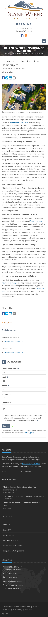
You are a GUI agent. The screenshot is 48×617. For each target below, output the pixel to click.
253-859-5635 (11, 577)
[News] (26, 35)
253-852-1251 (11, 573)
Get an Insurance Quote (12, 545)
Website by (31, 609)
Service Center (8, 535)
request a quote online (31, 463)
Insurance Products (10, 540)
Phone (5, 385)
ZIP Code (7, 394)
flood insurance (36, 221)
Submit (6, 426)
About (11, 471)
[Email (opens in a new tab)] (14, 77)
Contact (19, 471)
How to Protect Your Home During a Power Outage (24, 497)
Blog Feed (8, 322)
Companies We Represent (13, 551)
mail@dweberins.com (13, 581)
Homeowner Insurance (13, 341)
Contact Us (7, 530)
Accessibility (17, 609)
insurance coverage (9, 283)
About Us (6, 524)
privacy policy (29, 433)
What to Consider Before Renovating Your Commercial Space (19, 489)
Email (5, 377)
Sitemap (27, 471)
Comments (6, 402)
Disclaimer (6, 609)
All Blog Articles (10, 330)
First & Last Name (11, 368)
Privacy (36, 606)
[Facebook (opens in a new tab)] (22, 35)
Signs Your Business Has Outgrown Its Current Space (21, 505)
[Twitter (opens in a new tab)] (6, 77)
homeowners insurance (19, 122)
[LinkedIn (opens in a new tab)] (10, 77)
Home (4, 471)
